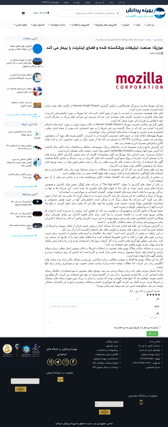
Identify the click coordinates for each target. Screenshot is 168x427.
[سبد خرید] (23, 13)
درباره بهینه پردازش (150, 354)
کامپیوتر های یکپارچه (106, 24)
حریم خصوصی (153, 367)
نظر (157, 313)
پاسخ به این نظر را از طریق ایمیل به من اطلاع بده (136, 327)
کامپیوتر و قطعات (80, 24)
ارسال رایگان (112, 341)
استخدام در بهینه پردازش (105, 358)
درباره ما (76, 2)
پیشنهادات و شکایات (107, 350)
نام (158, 298)
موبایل (87, 2)
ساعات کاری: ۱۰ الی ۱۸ (149, 345)
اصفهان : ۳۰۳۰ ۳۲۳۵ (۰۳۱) (146, 363)
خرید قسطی (112, 345)
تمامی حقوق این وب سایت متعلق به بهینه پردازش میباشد (84, 423)
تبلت (111, 2)
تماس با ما (154, 341)
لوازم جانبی (21, 24)
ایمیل (156, 306)
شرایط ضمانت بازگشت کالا (105, 363)
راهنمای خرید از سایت (149, 350)
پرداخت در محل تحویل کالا (105, 367)
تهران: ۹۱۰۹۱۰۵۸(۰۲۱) (150, 358)
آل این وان (99, 2)
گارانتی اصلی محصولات (106, 354)
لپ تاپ (121, 2)
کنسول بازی (38, 24)
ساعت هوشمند (58, 24)
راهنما (66, 2)
